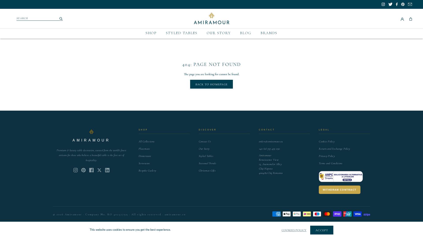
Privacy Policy (327, 156)
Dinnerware (145, 156)
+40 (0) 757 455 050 (269, 149)
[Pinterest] (83, 170)
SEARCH (22, 18)
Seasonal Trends (207, 163)
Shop (151, 33)
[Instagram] (75, 170)
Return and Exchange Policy (334, 149)
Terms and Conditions (330, 163)
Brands (269, 33)
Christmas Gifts (207, 170)
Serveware (144, 163)
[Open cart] (410, 18)
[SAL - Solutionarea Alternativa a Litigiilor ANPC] (341, 176)
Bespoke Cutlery (147, 170)
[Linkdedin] (99, 170)
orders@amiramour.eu (271, 141)
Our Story (219, 33)
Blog (245, 33)
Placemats (144, 149)
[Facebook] (91, 170)
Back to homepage (211, 84)
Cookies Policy (327, 141)
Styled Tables (181, 33)
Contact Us (205, 141)
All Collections (146, 141)
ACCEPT (321, 230)
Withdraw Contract (339, 189)
